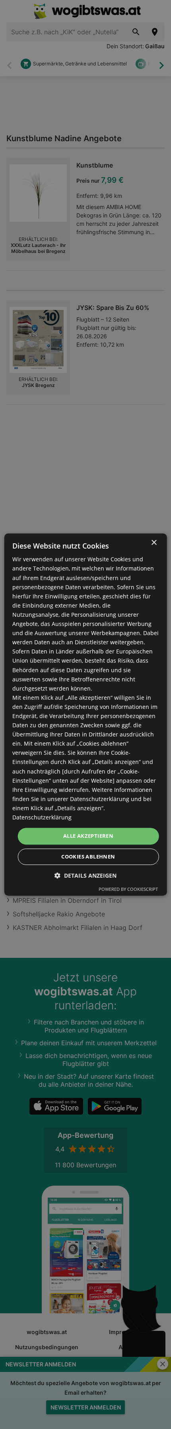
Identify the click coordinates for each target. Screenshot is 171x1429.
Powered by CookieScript (128, 889)
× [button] (154, 543)
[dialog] (85, 714)
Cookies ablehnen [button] (88, 856)
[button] (85, 875)
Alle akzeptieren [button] (88, 835)
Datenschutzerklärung (42, 817)
